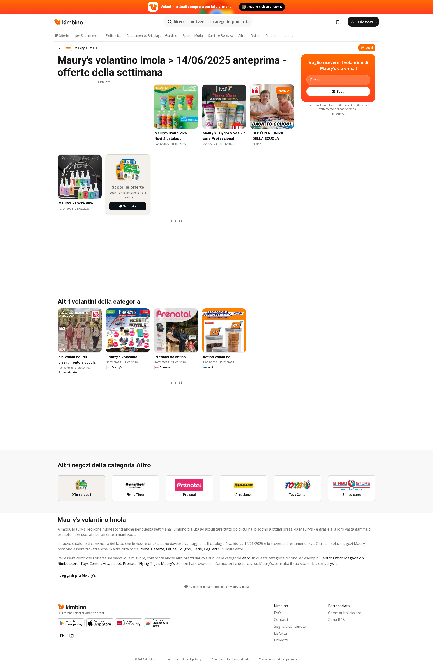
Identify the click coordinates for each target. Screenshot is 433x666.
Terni (197, 549)
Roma (144, 549)
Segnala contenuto (290, 626)
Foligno (184, 549)
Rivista (255, 35)
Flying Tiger (149, 563)
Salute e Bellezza (220, 35)
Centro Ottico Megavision (342, 558)
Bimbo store (68, 563)
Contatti (281, 619)
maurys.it (329, 563)
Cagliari (210, 549)
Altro (241, 35)
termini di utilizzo (354, 105)
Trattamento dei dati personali (278, 659)
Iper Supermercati (87, 35)
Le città (288, 35)
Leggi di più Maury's (78, 575)
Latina (171, 549)
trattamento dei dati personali (338, 109)
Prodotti (271, 35)
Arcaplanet (112, 563)
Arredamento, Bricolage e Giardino (152, 35)
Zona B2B (336, 619)
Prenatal (130, 563)
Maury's (168, 563)
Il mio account (366, 21)
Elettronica (113, 35)
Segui (369, 48)
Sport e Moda (193, 35)
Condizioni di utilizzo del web (230, 659)
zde (311, 543)
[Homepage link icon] (186, 586)
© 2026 (146, 659)
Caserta (157, 549)
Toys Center (90, 563)
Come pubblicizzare (344, 612)
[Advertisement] (104, 115)
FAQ (277, 612)
